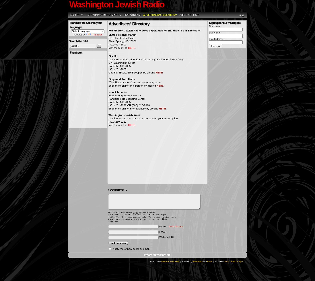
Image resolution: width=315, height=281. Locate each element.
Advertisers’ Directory (160, 15)
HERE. (160, 85)
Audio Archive (189, 15)
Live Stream (132, 15)
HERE (131, 47)
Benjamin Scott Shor (170, 261)
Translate (97, 34)
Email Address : (216, 39)
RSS (241, 15)
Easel (209, 261)
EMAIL (163, 231)
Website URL (166, 237)
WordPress (198, 261)
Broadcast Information (104, 15)
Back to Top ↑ (237, 261)
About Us (77, 15)
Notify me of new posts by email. (131, 248)
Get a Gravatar (176, 226)
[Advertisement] (139, 156)
